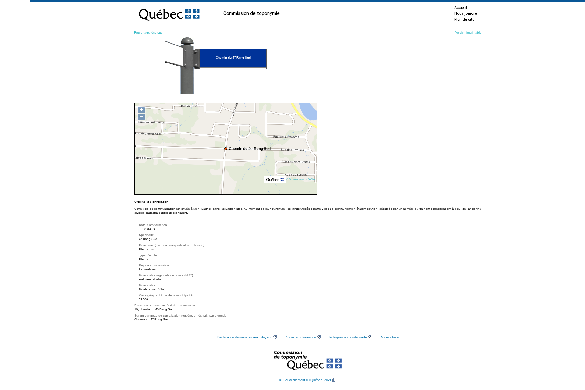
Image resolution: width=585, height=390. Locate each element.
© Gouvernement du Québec (301, 179)
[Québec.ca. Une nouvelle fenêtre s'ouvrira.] (169, 13)
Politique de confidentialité (348, 337)
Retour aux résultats (148, 32)
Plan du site (464, 19)
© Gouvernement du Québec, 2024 (305, 380)
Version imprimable (468, 32)
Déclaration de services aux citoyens (244, 337)
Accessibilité (389, 337)
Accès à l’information (300, 337)
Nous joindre (465, 13)
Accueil (460, 7)
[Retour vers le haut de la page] (570, 356)
